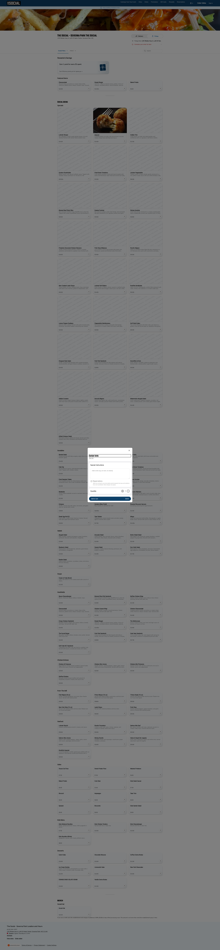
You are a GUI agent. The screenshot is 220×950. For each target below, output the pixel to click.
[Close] (129, 450)
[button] (110, 499)
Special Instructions (97, 465)
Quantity (93, 491)
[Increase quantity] (128, 491)
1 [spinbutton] (125, 491)
